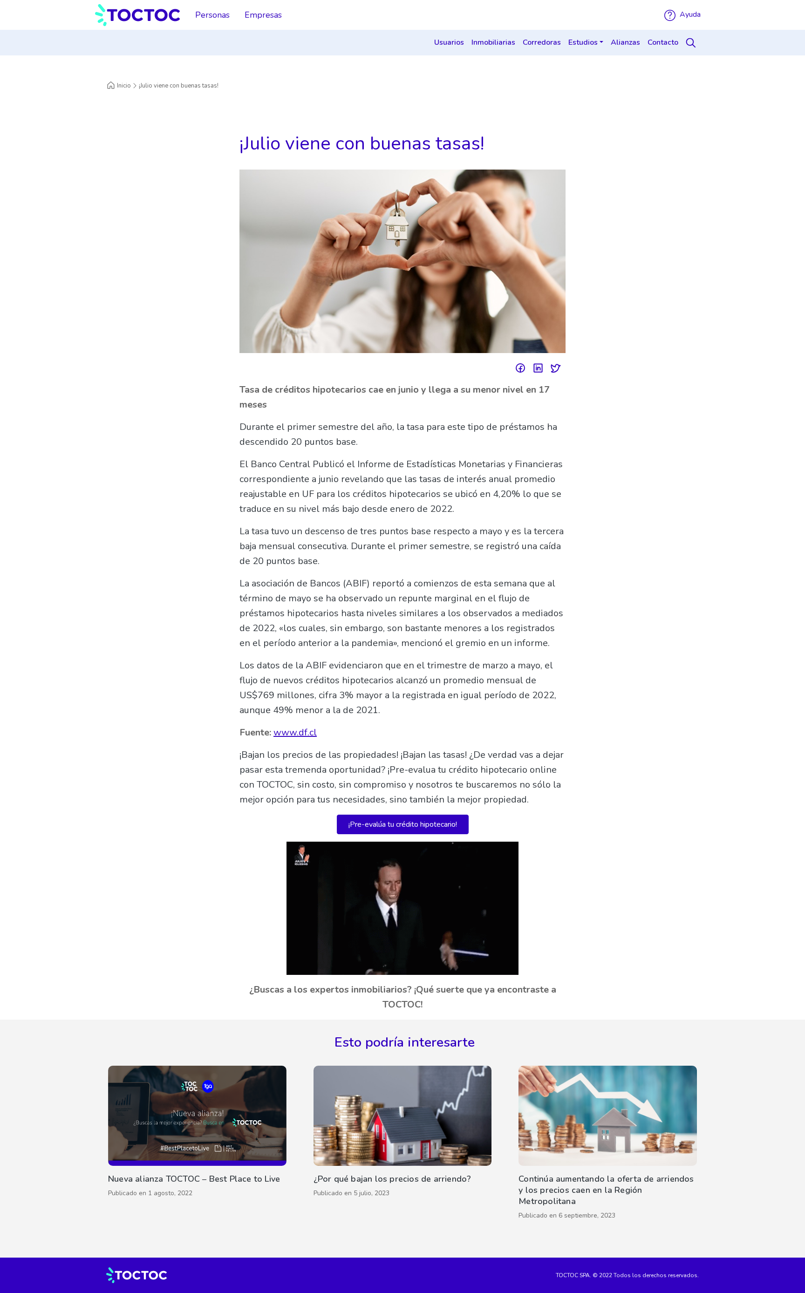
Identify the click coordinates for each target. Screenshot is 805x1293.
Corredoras (542, 42)
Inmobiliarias (493, 42)
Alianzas (625, 42)
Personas (212, 14)
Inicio (124, 86)
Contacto (663, 42)
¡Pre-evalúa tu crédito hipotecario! (402, 824)
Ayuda (689, 14)
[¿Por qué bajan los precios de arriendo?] (402, 1145)
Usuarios (449, 42)
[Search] (692, 43)
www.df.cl (295, 732)
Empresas (263, 14)
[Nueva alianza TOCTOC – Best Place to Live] (197, 1145)
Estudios (583, 42)
